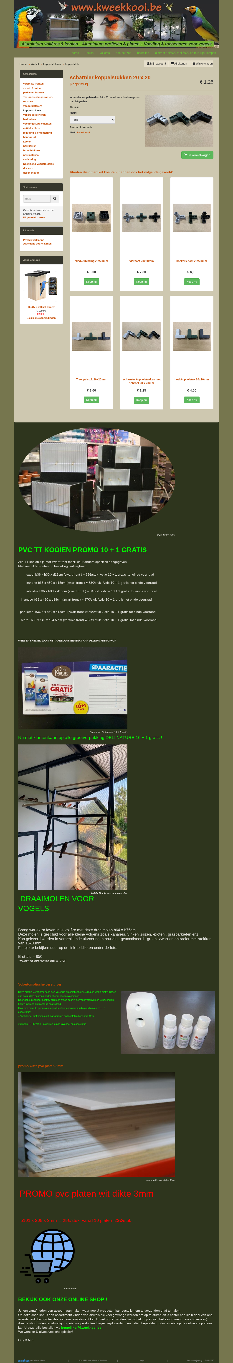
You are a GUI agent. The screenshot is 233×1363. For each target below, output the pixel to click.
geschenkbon (31, 172)
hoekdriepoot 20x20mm (191, 261)
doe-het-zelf (123, 53)
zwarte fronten (32, 88)
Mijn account (157, 63)
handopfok (29, 137)
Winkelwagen (204, 63)
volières (105, 53)
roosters (28, 101)
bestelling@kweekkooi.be (81, 1327)
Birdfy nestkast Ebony (41, 307)
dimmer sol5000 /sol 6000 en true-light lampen (185, 53)
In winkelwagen (198, 155)
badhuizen (29, 119)
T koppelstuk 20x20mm (91, 379)
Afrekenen (180, 63)
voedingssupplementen (37, 123)
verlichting (29, 159)
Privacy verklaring (33, 240)
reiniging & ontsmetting (37, 132)
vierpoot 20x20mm (141, 261)
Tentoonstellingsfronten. (38, 97)
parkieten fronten (33, 92)
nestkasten (29, 146)
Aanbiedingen (31, 260)
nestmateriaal (31, 155)
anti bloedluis (31, 128)
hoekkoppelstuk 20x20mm (192, 379)
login (142, 1360)
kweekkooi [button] (83, 132)
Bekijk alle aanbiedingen (41, 318)
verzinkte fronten (33, 83)
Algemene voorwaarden (37, 243)
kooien (89, 53)
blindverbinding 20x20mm (91, 261)
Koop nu (91, 281)
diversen (28, 168)
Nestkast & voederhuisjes (38, 163)
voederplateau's (32, 106)
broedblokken (31, 150)
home (75, 53)
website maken (37, 1360)
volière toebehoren (34, 114)
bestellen (143, 53)
